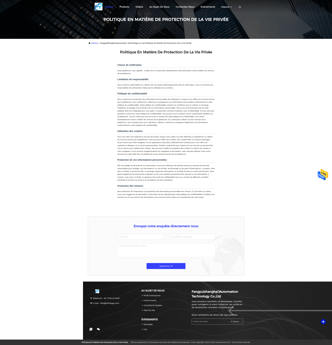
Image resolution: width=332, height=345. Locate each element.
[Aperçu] (98, 6)
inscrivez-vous (236, 322)
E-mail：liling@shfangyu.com (105, 303)
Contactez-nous (185, 6)
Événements (208, 6)
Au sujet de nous (159, 6)
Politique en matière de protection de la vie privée (105, 342)
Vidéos (139, 6)
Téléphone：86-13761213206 (106, 298)
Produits (124, 6)
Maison (109, 6)
